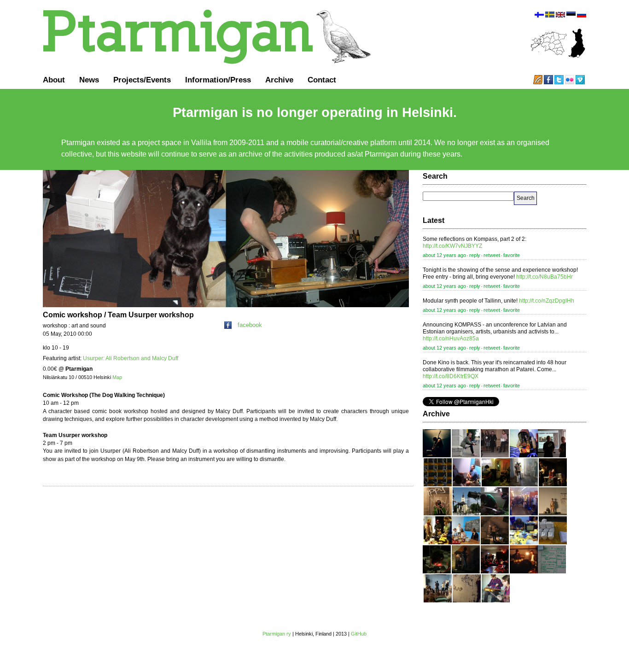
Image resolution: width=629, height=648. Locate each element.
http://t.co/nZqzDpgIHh (546, 301)
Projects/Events (142, 79)
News (89, 79)
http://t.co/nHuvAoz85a (451, 338)
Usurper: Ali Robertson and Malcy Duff (130, 358)
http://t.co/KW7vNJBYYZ (452, 246)
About (54, 79)
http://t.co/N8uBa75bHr (544, 277)
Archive (279, 79)
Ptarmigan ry (276, 633)
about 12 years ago (444, 255)
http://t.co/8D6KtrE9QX (450, 376)
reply (474, 255)
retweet (491, 255)
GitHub (359, 633)
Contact (322, 79)
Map (117, 377)
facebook (250, 324)
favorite (511, 255)
